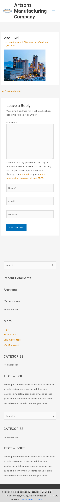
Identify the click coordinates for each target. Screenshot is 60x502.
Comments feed (12, 339)
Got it (39, 499)
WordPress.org (11, 345)
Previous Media (11, 91)
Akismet (24, 174)
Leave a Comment (13, 42)
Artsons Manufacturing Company (30, 11)
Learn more (27, 499)
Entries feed (10, 334)
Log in (7, 329)
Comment (12, 122)
